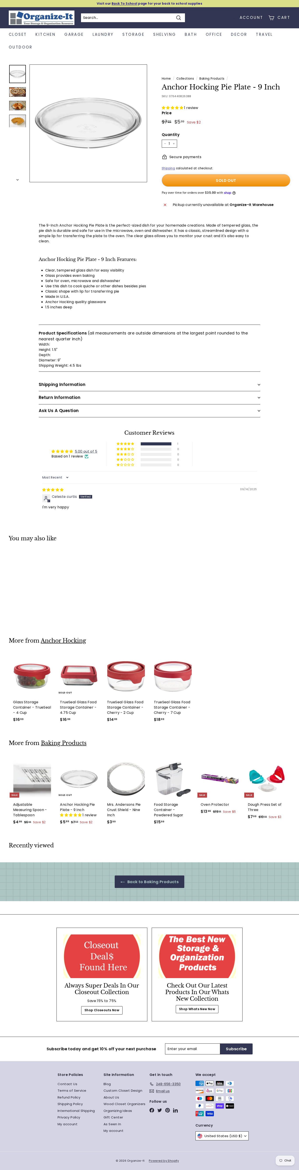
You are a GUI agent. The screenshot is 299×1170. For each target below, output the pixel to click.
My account (67, 1124)
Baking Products (211, 79)
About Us (111, 1097)
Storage (133, 34)
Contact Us (67, 1084)
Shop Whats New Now (197, 1009)
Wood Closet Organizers (125, 1104)
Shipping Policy (70, 1104)
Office (214, 34)
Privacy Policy (69, 1117)
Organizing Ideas (118, 1110)
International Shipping (76, 1110)
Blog (107, 1084)
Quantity (170, 134)
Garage (74, 34)
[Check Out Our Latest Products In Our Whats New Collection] (197, 956)
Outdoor (21, 47)
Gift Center (113, 1117)
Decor (239, 34)
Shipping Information (62, 385)
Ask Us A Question (59, 411)
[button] (173, 107)
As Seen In (112, 1124)
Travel (264, 34)
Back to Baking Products (153, 881)
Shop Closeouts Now (101, 1010)
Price (167, 113)
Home (166, 79)
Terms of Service (72, 1090)
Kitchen (45, 34)
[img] (53, 489)
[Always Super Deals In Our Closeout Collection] (102, 956)
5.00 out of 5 (86, 451)
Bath (191, 34)
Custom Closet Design (123, 1090)
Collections (185, 79)
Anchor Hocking (63, 640)
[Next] (17, 178)
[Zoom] (88, 123)
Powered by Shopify (164, 1161)
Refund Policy (69, 1097)
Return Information (60, 397)
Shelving (164, 34)
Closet (18, 34)
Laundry (103, 34)
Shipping (168, 168)
